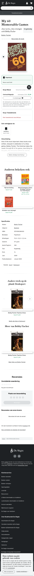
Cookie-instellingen (21, 571)
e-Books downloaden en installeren (11, 497)
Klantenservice (6, 473)
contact (6, 462)
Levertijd (3, 490)
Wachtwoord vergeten (7, 508)
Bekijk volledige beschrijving (16, 155)
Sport (10, 265)
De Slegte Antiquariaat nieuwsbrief (10, 552)
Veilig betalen (5, 531)
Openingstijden (5, 487)
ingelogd (25, 426)
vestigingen (9, 463)
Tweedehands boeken (17, 13)
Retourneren (4, 494)
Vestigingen (4, 541)
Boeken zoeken (5, 480)
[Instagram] (19, 456)
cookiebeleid (11, 568)
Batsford (16, 228)
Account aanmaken (6, 504)
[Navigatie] (3, 3)
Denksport (17, 265)
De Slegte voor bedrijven (8, 511)
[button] (3, 13)
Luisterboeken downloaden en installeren (12, 501)
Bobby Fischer (6, 35)
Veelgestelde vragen (23, 465)
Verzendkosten (5, 534)
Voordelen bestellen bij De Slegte (10, 524)
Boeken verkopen (6, 483)
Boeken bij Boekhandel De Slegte (10, 527)
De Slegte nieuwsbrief (7, 548)
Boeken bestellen (6, 476)
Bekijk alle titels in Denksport (17, 321)
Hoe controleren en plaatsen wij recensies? (13, 430)
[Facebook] (15, 456)
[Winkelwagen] (31, 3)
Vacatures (4, 545)
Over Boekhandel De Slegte (10, 517)
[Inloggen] (27, 3)
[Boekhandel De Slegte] (10, 3)
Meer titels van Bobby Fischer (17, 362)
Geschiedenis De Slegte (7, 520)
